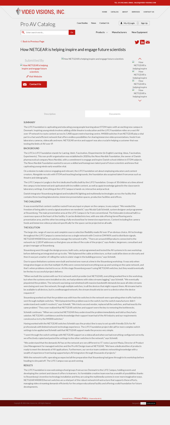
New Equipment (139, 32)
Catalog (114, 12)
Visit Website (35, 76)
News (93, 23)
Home (104, 12)
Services (136, 12)
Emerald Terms (67, 398)
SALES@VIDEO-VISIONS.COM (145, 3)
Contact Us (148, 12)
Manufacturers (119, 32)
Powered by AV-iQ (95, 398)
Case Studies (82, 23)
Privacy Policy (81, 398)
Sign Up (144, 23)
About (125, 12)
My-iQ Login (129, 23)
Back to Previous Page (33, 41)
